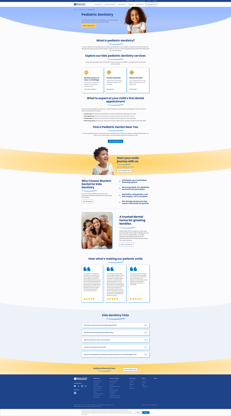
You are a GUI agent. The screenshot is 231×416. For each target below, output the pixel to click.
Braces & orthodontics (97, 386)
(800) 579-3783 (130, 0)
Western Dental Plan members (115, 395)
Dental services (98, 4)
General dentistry (96, 382)
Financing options (113, 392)
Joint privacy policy (86, 406)
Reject (138, 412)
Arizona (145, 5)
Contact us (135, 6)
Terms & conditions (81, 404)
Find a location (139, 4)
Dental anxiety (132, 388)
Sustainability (144, 386)
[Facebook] (82, 386)
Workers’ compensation (114, 390)
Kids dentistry (95, 384)
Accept (146, 412)
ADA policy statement (78, 406)
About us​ (131, 4)
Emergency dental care (97, 380)
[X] (78, 386)
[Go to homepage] (80, 4)
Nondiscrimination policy (91, 404)
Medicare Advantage (113, 380)
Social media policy (100, 404)
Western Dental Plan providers (115, 397)
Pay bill (149, 0)
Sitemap (75, 404)
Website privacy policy (109, 404)
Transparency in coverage (96, 406)
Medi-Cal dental (113, 382)
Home (75, 9)
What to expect (121, 4)
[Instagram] (86, 386)
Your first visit (131, 380)
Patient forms (131, 382)
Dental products (96, 397)
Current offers (112, 393)
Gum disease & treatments (98, 393)
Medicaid (111, 384)
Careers (155, 378)
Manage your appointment (140, 0)
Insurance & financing (110, 4)
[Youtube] (75, 386)
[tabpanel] (92, 283)
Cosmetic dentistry (96, 395)
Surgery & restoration (97, 388)
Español (76, 389)
